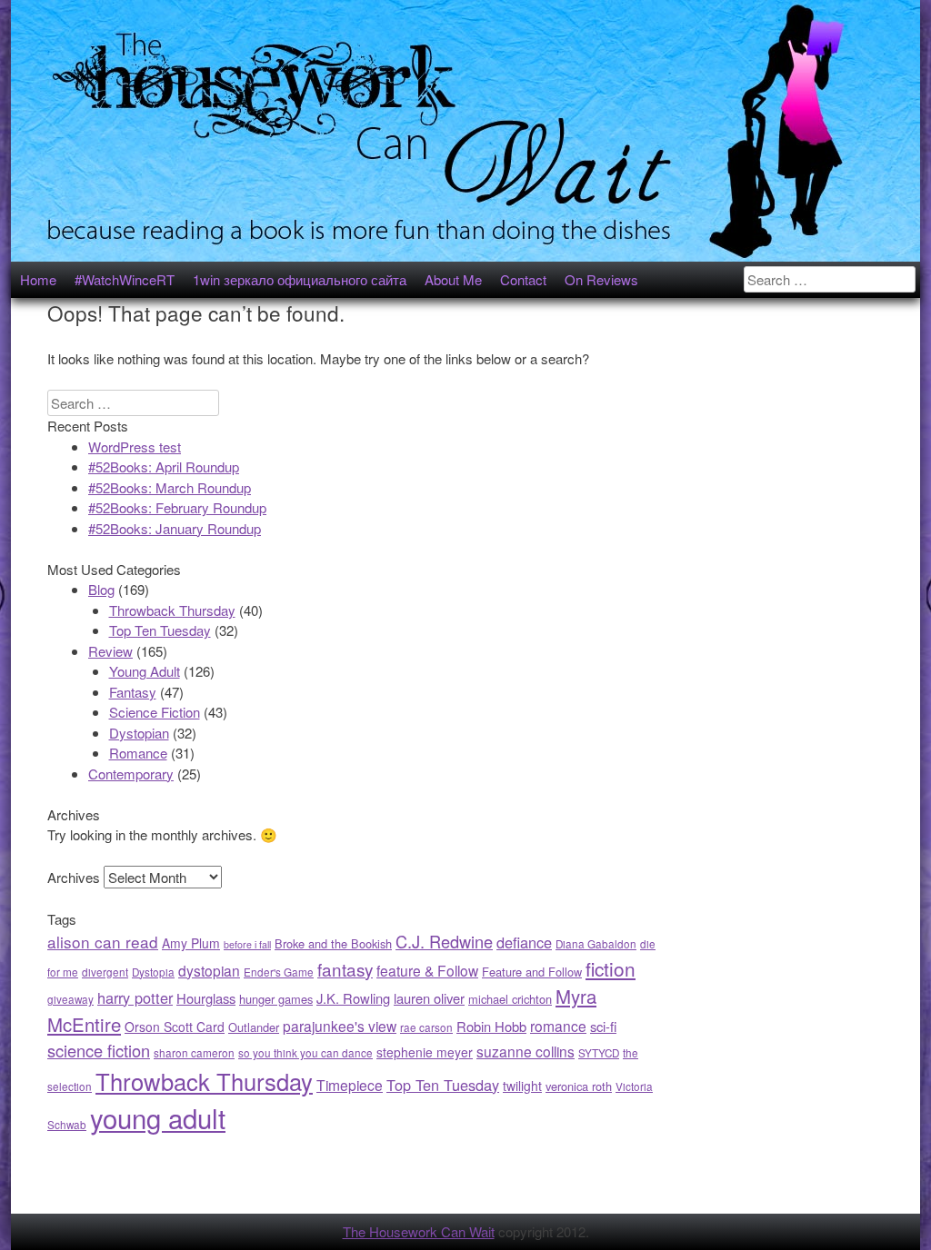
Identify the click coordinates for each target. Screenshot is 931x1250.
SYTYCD (598, 1053)
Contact (523, 279)
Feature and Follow (532, 971)
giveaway (70, 999)
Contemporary (131, 773)
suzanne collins (525, 1051)
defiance (524, 942)
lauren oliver (429, 997)
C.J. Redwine (444, 941)
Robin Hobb (491, 1026)
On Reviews (601, 279)
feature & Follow (427, 970)
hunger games (276, 998)
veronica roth (579, 1086)
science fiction (98, 1050)
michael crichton (510, 998)
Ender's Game (279, 972)
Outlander (253, 1027)
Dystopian (139, 732)
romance (558, 1026)
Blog (101, 589)
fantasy (345, 969)
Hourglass (205, 997)
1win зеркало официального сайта (299, 279)
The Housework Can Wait (419, 1231)
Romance (138, 752)
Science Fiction (154, 711)
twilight (522, 1085)
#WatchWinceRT (125, 279)
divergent (105, 972)
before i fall (247, 944)
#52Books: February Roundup (177, 507)
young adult (157, 1117)
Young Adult (144, 670)
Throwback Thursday (172, 610)
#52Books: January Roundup (174, 528)
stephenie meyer (424, 1052)
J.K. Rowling (353, 997)
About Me (453, 279)
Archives (73, 877)
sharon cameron (194, 1053)
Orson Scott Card (175, 1026)
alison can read (102, 941)
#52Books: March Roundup (169, 487)
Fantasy (132, 691)
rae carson (426, 1027)
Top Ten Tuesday (160, 630)
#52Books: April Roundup (163, 466)
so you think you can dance (305, 1053)
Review (110, 650)
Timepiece (349, 1085)
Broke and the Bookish (333, 943)
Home (38, 279)
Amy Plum (191, 943)
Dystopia (153, 972)
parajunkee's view (339, 1026)
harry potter (135, 997)
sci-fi (603, 1026)
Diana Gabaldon (596, 944)
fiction (611, 968)
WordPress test (134, 446)
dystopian (209, 970)
